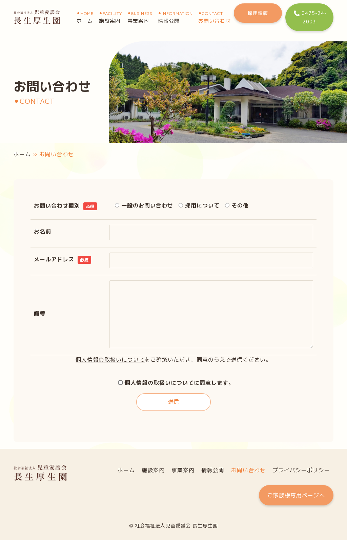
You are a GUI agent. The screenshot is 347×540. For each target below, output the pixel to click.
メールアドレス (61, 259)
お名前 (42, 231)
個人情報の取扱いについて (110, 359)
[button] (258, 13)
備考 (39, 313)
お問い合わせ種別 (64, 205)
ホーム (22, 154)
